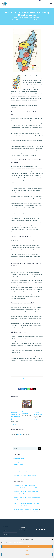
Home (5, 530)
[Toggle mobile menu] (51, 3)
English (41, 0)
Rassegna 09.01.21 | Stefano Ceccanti (22, 497)
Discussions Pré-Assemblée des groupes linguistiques (25, 471)
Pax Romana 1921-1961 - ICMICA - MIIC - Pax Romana (26, 509)
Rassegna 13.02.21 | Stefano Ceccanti (22, 491)
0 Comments (26, 416)
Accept (27, 546)
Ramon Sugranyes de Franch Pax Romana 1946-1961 (26, 511)
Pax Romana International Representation (23, 468)
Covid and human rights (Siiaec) (31, 487)
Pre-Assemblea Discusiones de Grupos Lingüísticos (25, 475)
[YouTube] (42, 529)
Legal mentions (22, 527)
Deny (27, 550)
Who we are (6, 534)
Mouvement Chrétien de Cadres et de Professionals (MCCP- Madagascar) (15, 416)
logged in (19, 434)
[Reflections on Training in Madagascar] (27, 400)
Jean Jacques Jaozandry (18, 378)
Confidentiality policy (23, 529)
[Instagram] (45, 529)
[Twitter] (39, 529)
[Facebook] (36, 529)
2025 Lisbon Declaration (19, 458)
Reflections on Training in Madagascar (25, 411)
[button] (52, 539)
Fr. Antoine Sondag (25, 505)
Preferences (27, 554)
